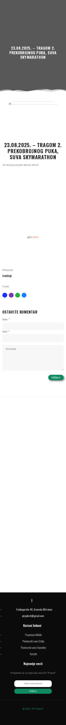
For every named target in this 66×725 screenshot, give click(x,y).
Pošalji (56, 377)
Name (6, 319)
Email (5, 331)
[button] (5, 237)
